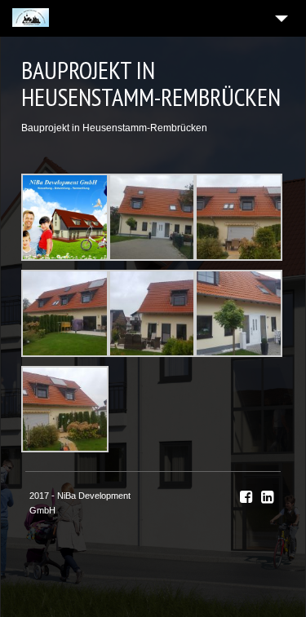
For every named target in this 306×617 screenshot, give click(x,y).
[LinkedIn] (267, 497)
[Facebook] (246, 497)
